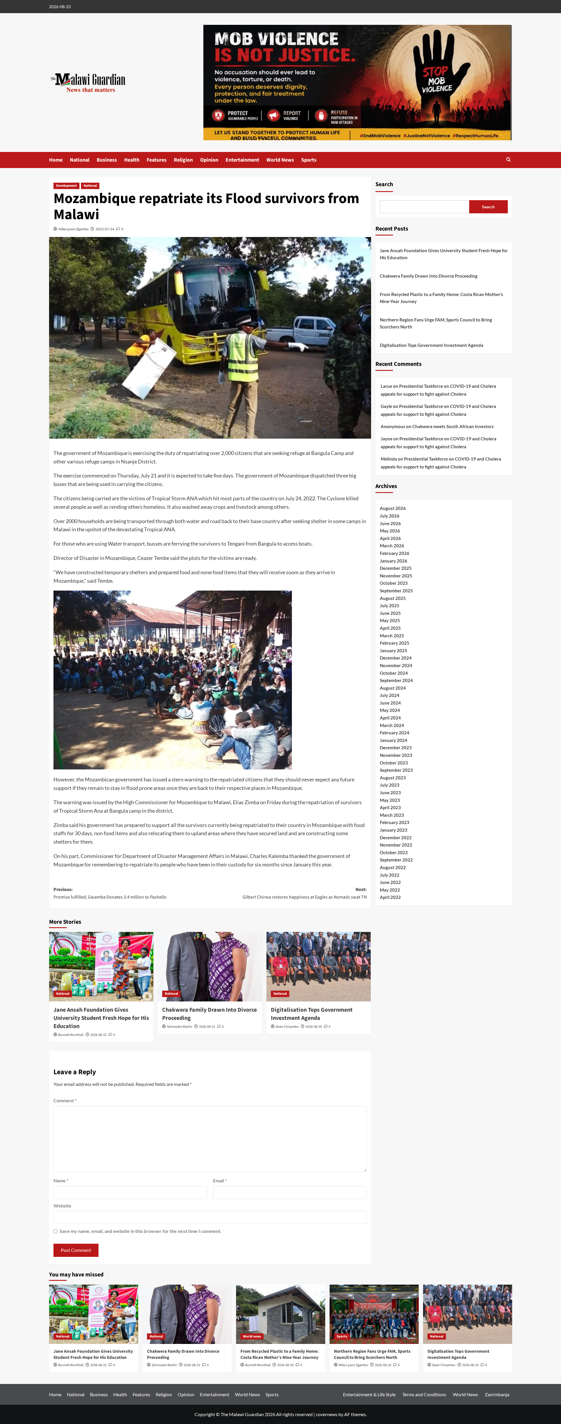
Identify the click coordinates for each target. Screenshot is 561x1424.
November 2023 (396, 755)
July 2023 (389, 785)
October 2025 (394, 583)
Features (157, 160)
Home (56, 160)
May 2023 (390, 799)
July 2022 (389, 874)
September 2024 (396, 680)
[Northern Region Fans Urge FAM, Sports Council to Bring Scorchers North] (374, 1314)
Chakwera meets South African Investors (453, 426)
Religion (183, 160)
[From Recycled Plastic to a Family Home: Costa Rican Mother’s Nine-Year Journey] (280, 1314)
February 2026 (394, 553)
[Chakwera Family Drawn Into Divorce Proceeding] (210, 966)
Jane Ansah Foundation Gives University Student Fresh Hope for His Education (101, 1018)
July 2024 (389, 695)
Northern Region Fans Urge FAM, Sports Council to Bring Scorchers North (436, 323)
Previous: (110, 893)
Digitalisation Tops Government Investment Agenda (312, 1014)
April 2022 (390, 897)
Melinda (389, 458)
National (79, 160)
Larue (386, 386)
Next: (305, 893)
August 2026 (393, 508)
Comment (65, 1100)
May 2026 (390, 530)
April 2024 (390, 717)
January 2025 (393, 650)
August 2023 (393, 777)
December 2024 (396, 657)
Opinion (209, 160)
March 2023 (392, 815)
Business (107, 160)
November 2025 (396, 575)
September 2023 (396, 770)
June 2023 (390, 792)
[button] (508, 159)
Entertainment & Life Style (369, 1394)
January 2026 (393, 560)
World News (280, 160)
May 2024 (390, 710)
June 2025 (390, 613)
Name (60, 1180)
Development (66, 185)
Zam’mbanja (497, 1394)
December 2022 (396, 837)
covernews (326, 1414)
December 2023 (396, 747)
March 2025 (392, 635)
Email (220, 1180)
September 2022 (396, 859)
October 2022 (394, 852)
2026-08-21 (207, 1026)
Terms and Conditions (424, 1394)
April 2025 (390, 628)
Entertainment (242, 160)
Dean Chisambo (287, 1026)
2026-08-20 (314, 1026)
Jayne (386, 438)
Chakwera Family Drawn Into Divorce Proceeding (428, 275)
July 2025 (389, 605)
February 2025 (394, 643)
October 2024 (394, 672)
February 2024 (394, 732)
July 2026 (389, 515)
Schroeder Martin (179, 1026)
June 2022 (390, 882)
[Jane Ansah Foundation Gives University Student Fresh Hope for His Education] (101, 966)
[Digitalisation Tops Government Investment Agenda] (318, 966)
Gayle (386, 406)
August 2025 (393, 598)
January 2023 (393, 830)
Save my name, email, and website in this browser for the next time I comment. (140, 1231)
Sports (308, 160)
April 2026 (390, 538)
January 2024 (393, 740)
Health (131, 160)
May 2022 (390, 889)
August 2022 (393, 867)
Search (384, 184)
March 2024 (392, 725)
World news (252, 1336)
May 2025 (390, 620)
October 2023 (394, 762)
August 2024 (393, 688)
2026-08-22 (98, 1034)
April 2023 (390, 807)
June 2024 (390, 702)
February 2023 (394, 822)
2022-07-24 (105, 229)
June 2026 (390, 523)
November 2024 (396, 665)
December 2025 (396, 568)
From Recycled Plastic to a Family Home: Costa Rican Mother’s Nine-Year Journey (441, 298)
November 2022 (396, 844)
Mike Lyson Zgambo (73, 229)
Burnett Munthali (71, 1034)
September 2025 (396, 590)
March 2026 (392, 545)
